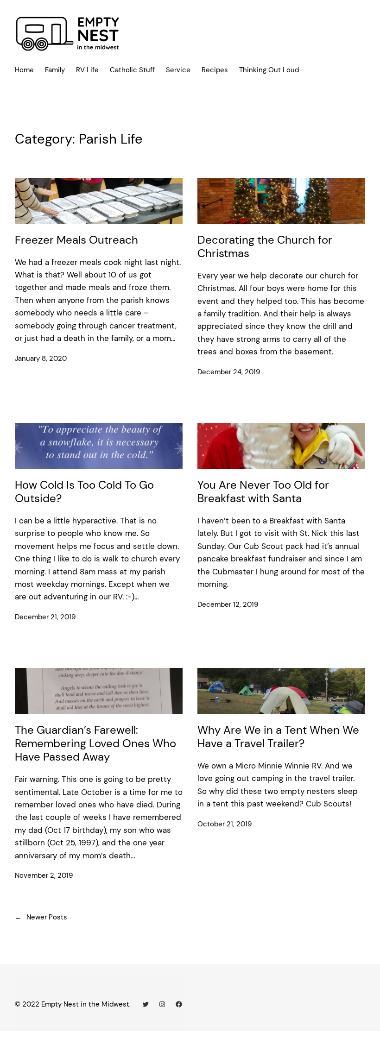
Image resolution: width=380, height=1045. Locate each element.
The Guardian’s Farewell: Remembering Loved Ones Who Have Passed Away (95, 744)
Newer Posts (41, 917)
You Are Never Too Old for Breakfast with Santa (263, 491)
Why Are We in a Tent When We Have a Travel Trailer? (278, 737)
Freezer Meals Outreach (76, 240)
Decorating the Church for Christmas (264, 246)
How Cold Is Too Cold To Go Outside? (84, 491)
